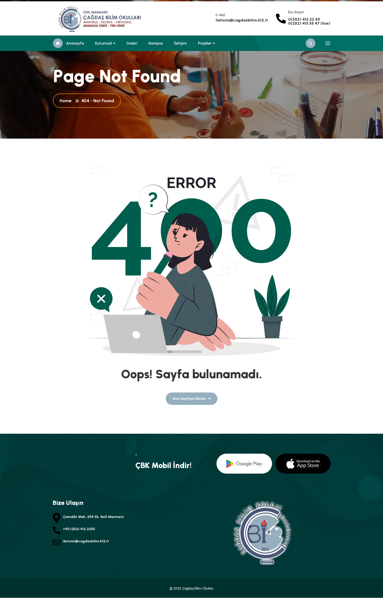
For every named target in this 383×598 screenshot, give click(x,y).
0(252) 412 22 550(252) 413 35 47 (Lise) (309, 21)
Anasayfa (75, 43)
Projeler (205, 43)
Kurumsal (103, 43)
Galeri (131, 43)
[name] (73, 18)
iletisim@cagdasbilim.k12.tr (242, 20)
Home (67, 100)
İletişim (180, 43)
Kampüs (156, 43)
